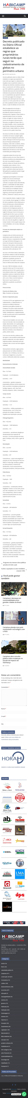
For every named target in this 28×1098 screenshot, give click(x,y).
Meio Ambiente (5, 1036)
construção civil (5, 977)
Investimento (4, 1026)
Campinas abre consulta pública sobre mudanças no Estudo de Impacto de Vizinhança (13, 659)
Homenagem (4, 1013)
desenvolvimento (5, 986)
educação (3, 993)
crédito (3, 983)
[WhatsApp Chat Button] (24, 1094)
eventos (3, 1000)
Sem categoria (5, 1049)
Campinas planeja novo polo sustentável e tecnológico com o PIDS (14, 629)
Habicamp (13, 74)
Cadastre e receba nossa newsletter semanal (13, 767)
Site (2, 724)
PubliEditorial (4, 1046)
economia (3, 990)
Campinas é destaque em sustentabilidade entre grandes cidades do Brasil (12, 600)
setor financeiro (5, 1053)
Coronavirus (4, 980)
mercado (3, 1040)
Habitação (4, 1010)
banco (3, 967)
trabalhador (4, 1063)
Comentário (5, 687)
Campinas (5, 37)
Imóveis (3, 1016)
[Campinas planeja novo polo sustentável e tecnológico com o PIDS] (14, 612)
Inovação (3, 1023)
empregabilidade (5, 996)
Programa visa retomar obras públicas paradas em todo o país (14, 564)
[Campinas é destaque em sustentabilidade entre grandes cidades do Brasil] (14, 583)
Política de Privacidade (10, 1075)
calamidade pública (6, 970)
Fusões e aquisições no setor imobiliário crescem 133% (13, 570)
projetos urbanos (5, 1043)
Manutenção (4, 1033)
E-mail (3, 716)
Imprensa (3, 1020)
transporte (4, 1066)
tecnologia (4, 1059)
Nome (3, 709)
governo (3, 1003)
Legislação (4, 1030)
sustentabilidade (5, 1056)
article (3, 963)
